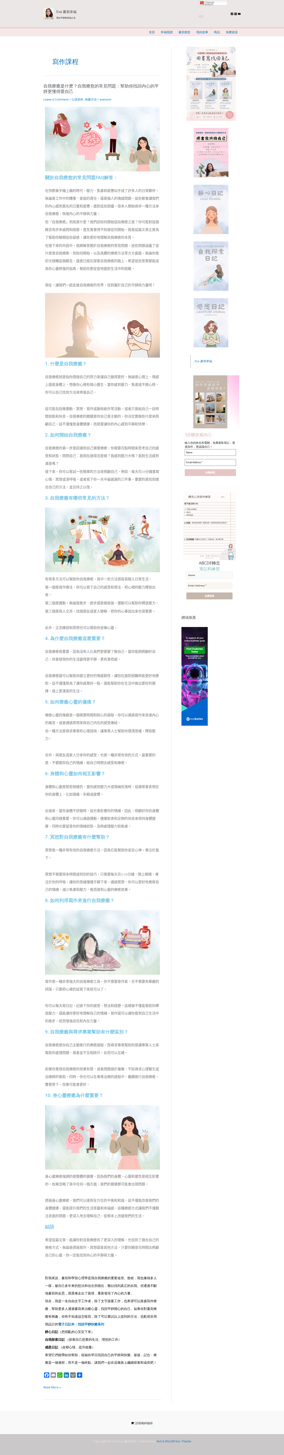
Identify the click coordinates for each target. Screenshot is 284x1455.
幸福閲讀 (167, 32)
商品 (217, 32)
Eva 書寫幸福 (66, 11)
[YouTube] (239, 14)
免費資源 (232, 32)
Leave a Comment (56, 99)
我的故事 (202, 32)
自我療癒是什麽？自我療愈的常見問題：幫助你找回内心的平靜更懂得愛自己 (101, 88)
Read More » (52, 1386)
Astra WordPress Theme (174, 1441)
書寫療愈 (184, 32)
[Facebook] (232, 14)
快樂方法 (91, 99)
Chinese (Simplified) (207, 3)
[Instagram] (235, 14)
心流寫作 (77, 99)
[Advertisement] (210, 767)
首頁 (152, 32)
